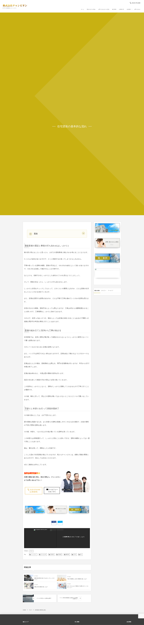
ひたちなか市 (43, 554)
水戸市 (74, 554)
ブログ (31, 550)
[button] (83, 234)
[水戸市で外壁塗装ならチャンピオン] (15, 5)
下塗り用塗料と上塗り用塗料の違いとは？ (77, 579)
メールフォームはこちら (53, 490)
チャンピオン (33, 554)
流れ (81, 554)
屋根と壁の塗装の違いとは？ (41, 586)
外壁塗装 (59, 554)
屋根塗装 (67, 554)
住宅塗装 (52, 554)
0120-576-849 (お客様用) (35, 491)
